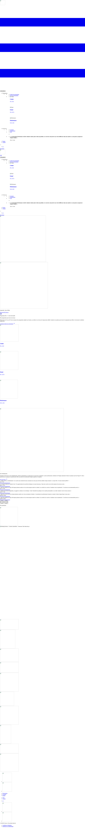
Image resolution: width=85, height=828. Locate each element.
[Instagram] (43, 787)
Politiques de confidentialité (7, 826)
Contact (4, 142)
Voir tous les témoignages (5, 482)
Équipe (3, 141)
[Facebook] (43, 777)
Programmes (4, 793)
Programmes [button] (4, 93)
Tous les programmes (14, 95)
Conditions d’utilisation (7, 825)
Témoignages (12, 130)
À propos (12, 129)
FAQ (11, 132)
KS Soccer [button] (4, 128)
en (2, 146)
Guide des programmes (14, 94)
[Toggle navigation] (42, 89)
